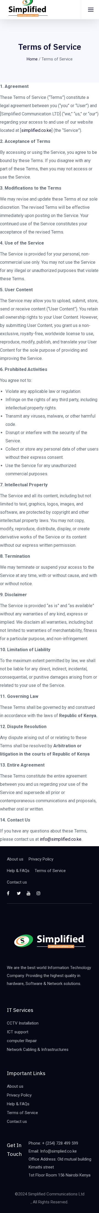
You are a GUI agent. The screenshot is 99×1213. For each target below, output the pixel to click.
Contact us (17, 882)
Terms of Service (50, 870)
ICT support (17, 1031)
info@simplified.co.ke (60, 839)
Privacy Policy (41, 859)
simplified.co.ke (36, 130)
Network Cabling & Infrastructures (37, 1049)
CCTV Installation (22, 1023)
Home (32, 59)
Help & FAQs (18, 870)
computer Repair (22, 1040)
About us (15, 859)
